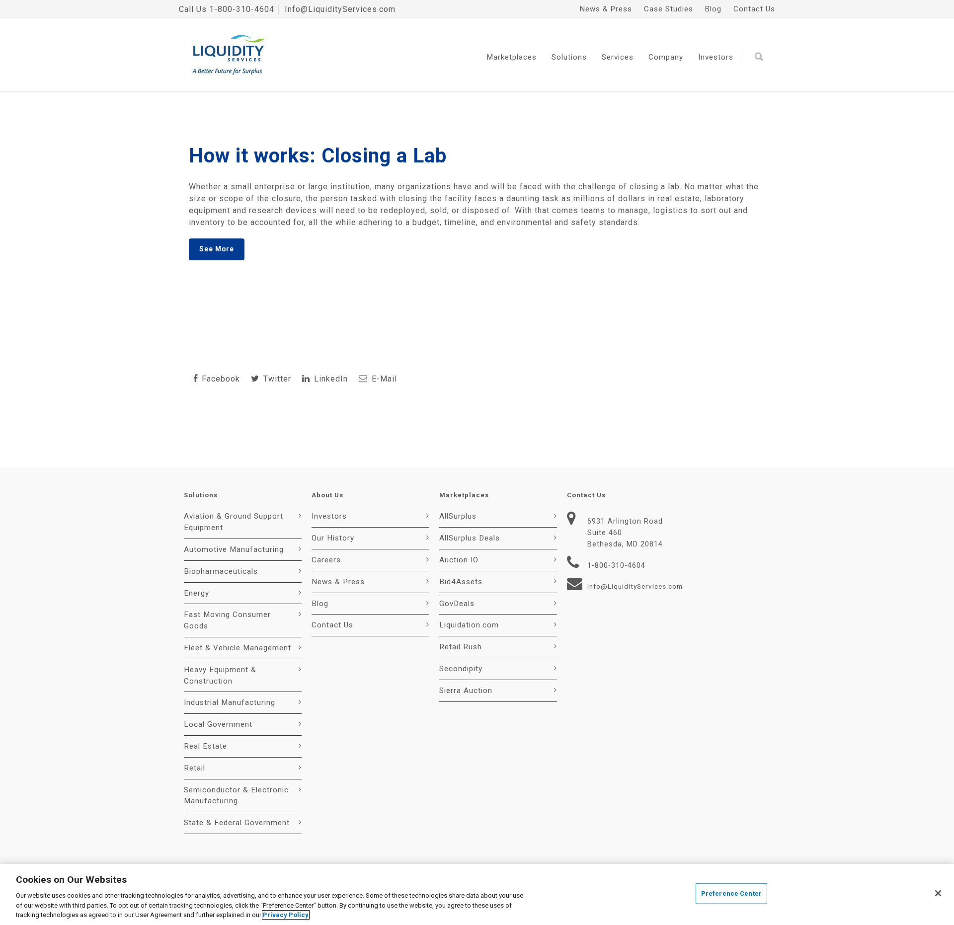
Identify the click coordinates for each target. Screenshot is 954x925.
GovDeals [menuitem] (457, 603)
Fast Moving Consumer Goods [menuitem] (227, 620)
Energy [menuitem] (196, 593)
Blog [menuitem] (713, 8)
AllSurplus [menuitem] (458, 516)
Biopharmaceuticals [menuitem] (221, 571)
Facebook (219, 379)
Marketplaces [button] (512, 57)
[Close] (938, 893)
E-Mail (383, 379)
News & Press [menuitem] (606, 8)
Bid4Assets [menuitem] (460, 581)
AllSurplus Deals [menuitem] (469, 538)
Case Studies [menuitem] (668, 8)
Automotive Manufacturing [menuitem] (234, 549)
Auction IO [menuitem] (458, 559)
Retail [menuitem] (194, 768)
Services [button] (618, 57)
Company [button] (665, 57)
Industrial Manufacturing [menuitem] (229, 702)
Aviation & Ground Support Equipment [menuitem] (233, 522)
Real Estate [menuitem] (205, 746)
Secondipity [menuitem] (460, 668)
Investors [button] (715, 57)
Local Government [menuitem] (218, 724)
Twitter (276, 379)
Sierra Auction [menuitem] (465, 690)
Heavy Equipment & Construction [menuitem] (220, 675)
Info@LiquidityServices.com (340, 9)
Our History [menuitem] (333, 538)
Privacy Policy (286, 915)
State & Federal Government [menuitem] (237, 822)
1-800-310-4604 (241, 9)
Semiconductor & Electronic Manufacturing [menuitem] (236, 795)
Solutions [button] (569, 57)
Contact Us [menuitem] (754, 8)
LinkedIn (330, 379)
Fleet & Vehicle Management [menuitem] (237, 647)
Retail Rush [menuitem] (460, 646)
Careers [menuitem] (326, 559)
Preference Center (731, 893)
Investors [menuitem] (329, 516)
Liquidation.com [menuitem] (469, 624)
